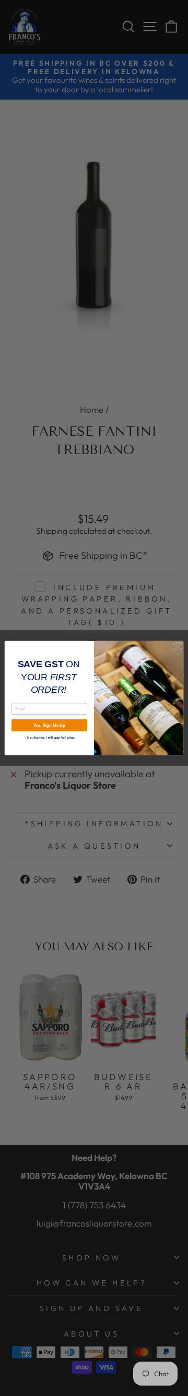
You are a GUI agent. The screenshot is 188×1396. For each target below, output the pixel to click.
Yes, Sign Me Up (49, 725)
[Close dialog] (177, 647)
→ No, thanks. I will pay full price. (49, 737)
